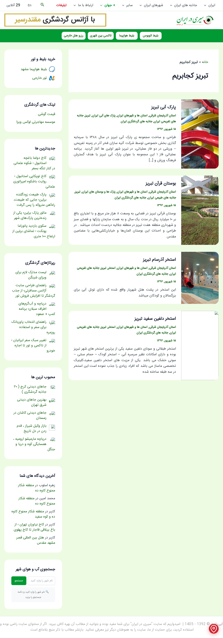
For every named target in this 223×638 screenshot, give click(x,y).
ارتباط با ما (85, 5)
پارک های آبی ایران (103, 115)
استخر (111, 268)
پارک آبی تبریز (163, 107)
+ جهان (110, 5)
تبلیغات (61, 5)
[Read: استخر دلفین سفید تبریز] (200, 346)
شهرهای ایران (153, 5)
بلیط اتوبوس (150, 35)
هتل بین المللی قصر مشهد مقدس (35, 540)
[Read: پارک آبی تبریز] (200, 134)
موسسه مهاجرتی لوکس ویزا (35, 122)
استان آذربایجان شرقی (162, 115)
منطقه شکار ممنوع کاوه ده (36, 488)
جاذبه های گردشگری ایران (136, 121)
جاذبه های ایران (185, 5)
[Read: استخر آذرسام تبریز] (200, 278)
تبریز (87, 115)
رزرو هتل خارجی (73, 35)
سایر (129, 5)
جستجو (19, 580)
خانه (205, 62)
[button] (206, 5)
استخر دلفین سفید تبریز (155, 318)
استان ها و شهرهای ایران (132, 115)
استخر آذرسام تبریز (159, 259)
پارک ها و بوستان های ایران (98, 192)
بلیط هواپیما (126, 35)
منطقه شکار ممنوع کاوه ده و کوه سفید (33, 514)
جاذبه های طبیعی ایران (162, 197)
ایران (211, 5)
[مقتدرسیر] (55, 20)
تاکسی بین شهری (101, 35)
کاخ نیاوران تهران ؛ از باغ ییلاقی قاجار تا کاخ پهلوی (34, 527)
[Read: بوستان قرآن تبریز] (200, 210)
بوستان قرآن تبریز (161, 183)
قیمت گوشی (46, 114)
